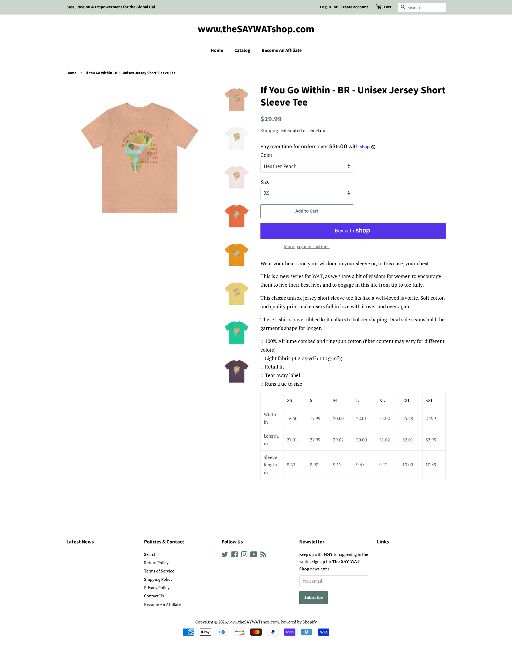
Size (265, 181)
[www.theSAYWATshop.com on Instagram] (244, 555)
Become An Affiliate (282, 50)
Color (266, 154)
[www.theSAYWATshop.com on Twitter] (225, 555)
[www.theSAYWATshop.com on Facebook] (234, 555)
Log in (325, 7)
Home (217, 50)
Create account (354, 7)
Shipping (269, 130)
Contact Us (154, 596)
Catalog (242, 50)
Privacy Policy (156, 587)
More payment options (306, 246)
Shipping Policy (158, 579)
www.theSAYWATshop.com (256, 29)
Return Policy (156, 562)
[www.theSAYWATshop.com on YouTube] (253, 555)
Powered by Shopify (299, 622)
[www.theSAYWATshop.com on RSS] (263, 555)
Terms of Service (159, 571)
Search (150, 554)
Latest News (80, 541)
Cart (387, 7)
